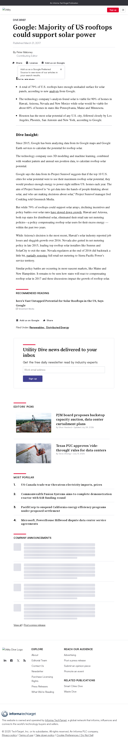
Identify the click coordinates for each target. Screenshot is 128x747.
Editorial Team (39, 660)
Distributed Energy (57, 327)
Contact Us (38, 665)
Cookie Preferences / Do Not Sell (75, 735)
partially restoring (37, 255)
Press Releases (40, 686)
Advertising (70, 655)
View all (18, 625)
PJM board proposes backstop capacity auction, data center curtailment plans (80, 419)
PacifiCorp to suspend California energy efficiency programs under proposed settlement (63, 509)
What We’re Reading (43, 691)
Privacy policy (9, 735)
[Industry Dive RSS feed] (24, 660)
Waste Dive (70, 691)
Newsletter (37, 671)
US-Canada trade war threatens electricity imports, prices (61, 484)
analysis (54, 91)
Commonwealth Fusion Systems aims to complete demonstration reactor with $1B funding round (66, 496)
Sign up (113, 10)
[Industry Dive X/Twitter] (18, 660)
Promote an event (74, 671)
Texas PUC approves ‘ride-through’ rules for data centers (81, 447)
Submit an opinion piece (77, 665)
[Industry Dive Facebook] (11, 660)
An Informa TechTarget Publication (64, 3)
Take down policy (44, 735)
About (35, 655)
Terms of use (26, 735)
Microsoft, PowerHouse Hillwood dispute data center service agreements (63, 522)
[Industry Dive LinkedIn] (5, 660)
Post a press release (34, 625)
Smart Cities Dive (73, 686)
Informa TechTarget (56, 720)
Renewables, (38, 327)
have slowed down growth (66, 212)
